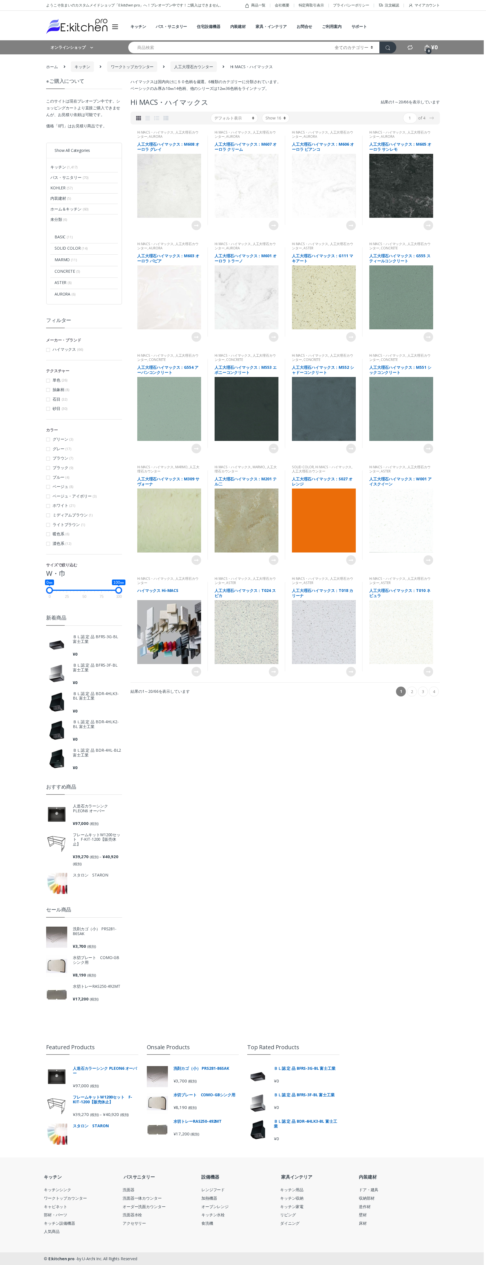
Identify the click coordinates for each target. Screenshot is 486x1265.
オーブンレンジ (215, 1206)
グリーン (60, 439)
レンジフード (213, 1189)
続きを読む (196, 225)
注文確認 (392, 5)
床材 (363, 1223)
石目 (56, 399)
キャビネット (55, 1206)
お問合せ (304, 26)
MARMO (181, 467)
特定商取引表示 (311, 5)
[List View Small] (165, 118)
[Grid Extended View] (147, 118)
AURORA (155, 136)
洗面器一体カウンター (142, 1198)
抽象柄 (58, 389)
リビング (288, 1214)
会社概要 (282, 5)
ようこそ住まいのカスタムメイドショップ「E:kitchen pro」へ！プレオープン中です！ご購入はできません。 (134, 5)
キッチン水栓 (213, 1214)
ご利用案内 (331, 26)
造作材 (365, 1206)
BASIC (64, 236)
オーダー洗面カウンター (144, 1206)
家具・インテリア (271, 26)
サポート (359, 26)
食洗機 (207, 1223)
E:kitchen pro (61, 1258)
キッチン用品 (291, 1189)
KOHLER (61, 187)
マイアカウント (427, 5)
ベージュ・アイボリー (72, 496)
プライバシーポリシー (351, 5)
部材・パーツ (55, 1214)
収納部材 (366, 1198)
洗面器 (128, 1189)
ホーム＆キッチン (69, 209)
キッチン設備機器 (59, 1223)
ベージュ (60, 486)
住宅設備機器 (208, 26)
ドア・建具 (368, 1189)
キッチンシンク (57, 1189)
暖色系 (58, 533)
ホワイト (60, 505)
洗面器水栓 (132, 1214)
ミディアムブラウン (70, 515)
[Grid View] (138, 118)
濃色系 (58, 543)
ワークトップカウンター (132, 66)
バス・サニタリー (171, 26)
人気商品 (51, 1231)
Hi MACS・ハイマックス (155, 132)
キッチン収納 (291, 1198)
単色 (56, 380)
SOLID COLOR (303, 467)
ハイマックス (64, 349)
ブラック (60, 467)
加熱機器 (209, 1198)
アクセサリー (134, 1223)
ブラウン (60, 458)
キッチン (138, 26)
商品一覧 (258, 5)
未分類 (58, 219)
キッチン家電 (291, 1206)
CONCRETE (389, 248)
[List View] (156, 118)
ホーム (52, 66)
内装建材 (238, 26)
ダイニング (290, 1223)
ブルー (58, 477)
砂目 (56, 408)
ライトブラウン (66, 524)
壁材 (363, 1214)
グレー (58, 448)
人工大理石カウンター (193, 66)
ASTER (308, 248)
